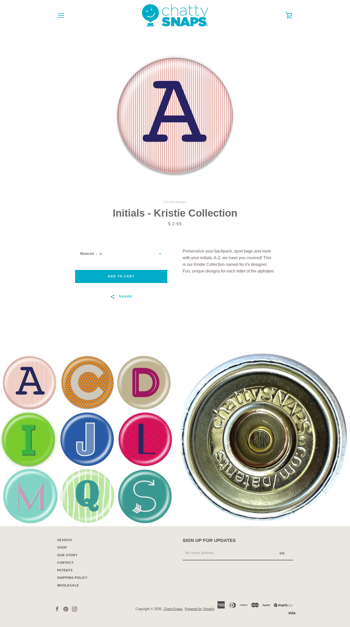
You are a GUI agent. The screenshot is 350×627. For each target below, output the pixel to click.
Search (64, 540)
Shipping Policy (72, 578)
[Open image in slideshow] (175, 115)
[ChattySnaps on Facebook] (57, 608)
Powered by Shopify (199, 609)
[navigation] (61, 15)
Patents (65, 570)
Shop (62, 547)
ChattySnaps (173, 609)
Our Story (67, 555)
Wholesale (68, 585)
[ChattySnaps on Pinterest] (65, 608)
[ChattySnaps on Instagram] (74, 608)
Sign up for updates (209, 540)
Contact (65, 562)
